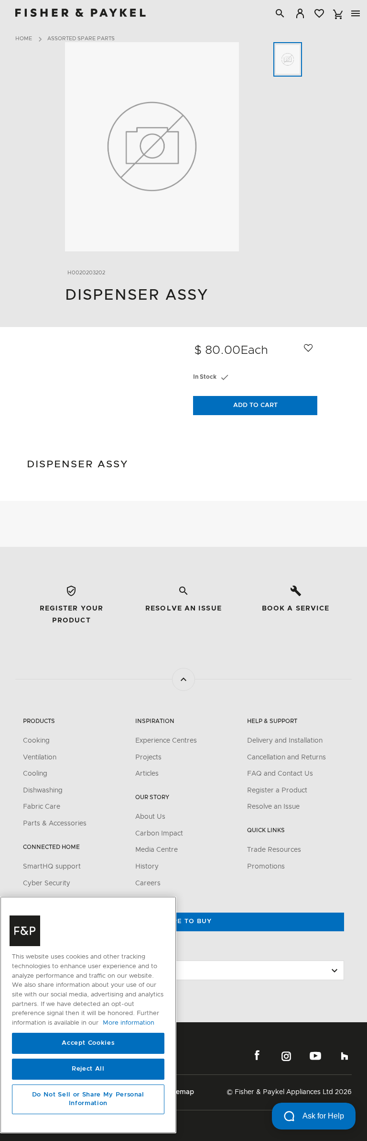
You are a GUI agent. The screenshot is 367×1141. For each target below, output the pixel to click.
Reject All (88, 1069)
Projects (148, 757)
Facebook (257, 1056)
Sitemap (180, 1092)
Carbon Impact (159, 833)
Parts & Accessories (54, 823)
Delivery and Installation (285, 740)
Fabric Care (41, 806)
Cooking (36, 740)
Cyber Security (46, 883)
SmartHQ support (52, 866)
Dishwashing (43, 790)
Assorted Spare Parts (81, 38)
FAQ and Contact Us (280, 773)
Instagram (286, 1056)
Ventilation (39, 757)
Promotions (266, 866)
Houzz (344, 1056)
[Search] (280, 13)
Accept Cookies (88, 1043)
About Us (150, 816)
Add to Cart (255, 405)
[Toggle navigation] (355, 13)
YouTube (315, 1056)
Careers (148, 883)
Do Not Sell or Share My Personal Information (88, 1099)
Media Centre (156, 850)
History (147, 866)
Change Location (52, 951)
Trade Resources (274, 850)
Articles (147, 773)
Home (23, 38)
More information (128, 1023)
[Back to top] (183, 679)
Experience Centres (166, 740)
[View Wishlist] (319, 13)
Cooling (35, 773)
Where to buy (183, 921)
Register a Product (277, 790)
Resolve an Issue (273, 806)
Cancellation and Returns (286, 757)
